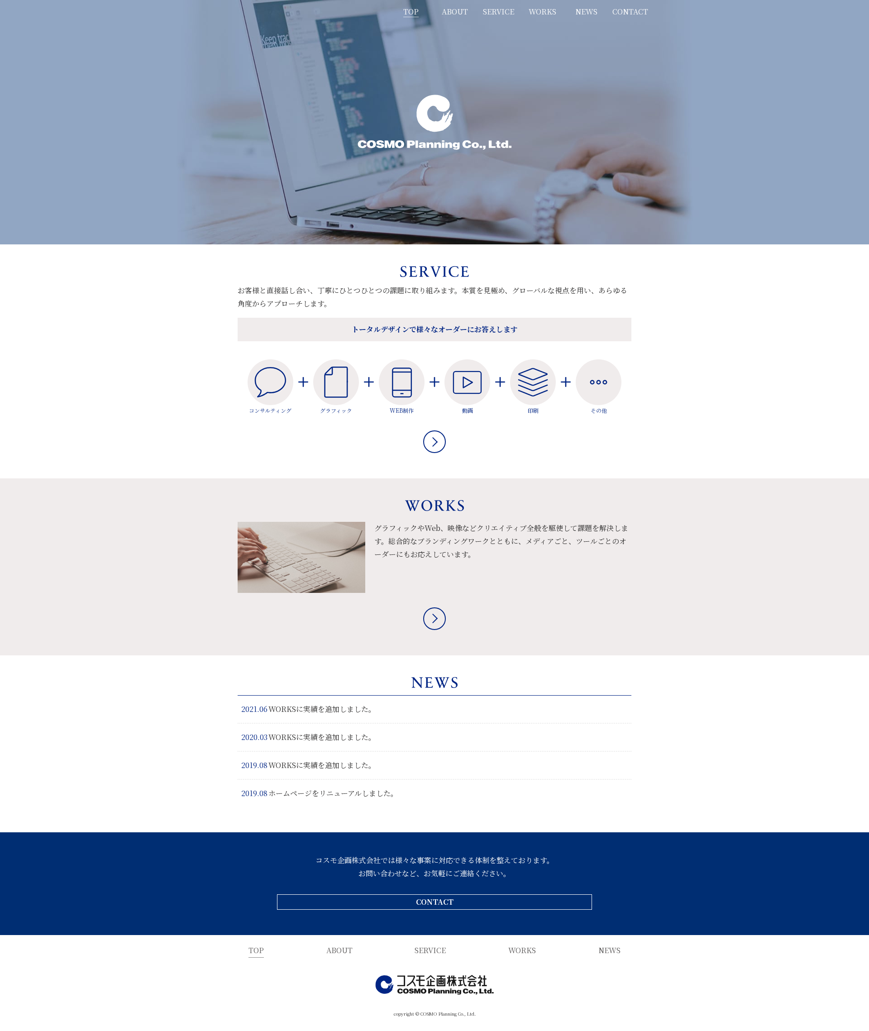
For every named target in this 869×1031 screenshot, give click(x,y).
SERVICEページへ (434, 441)
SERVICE (498, 11)
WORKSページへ (434, 618)
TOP (411, 11)
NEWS (586, 11)
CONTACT (630, 11)
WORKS (542, 11)
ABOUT (455, 11)
